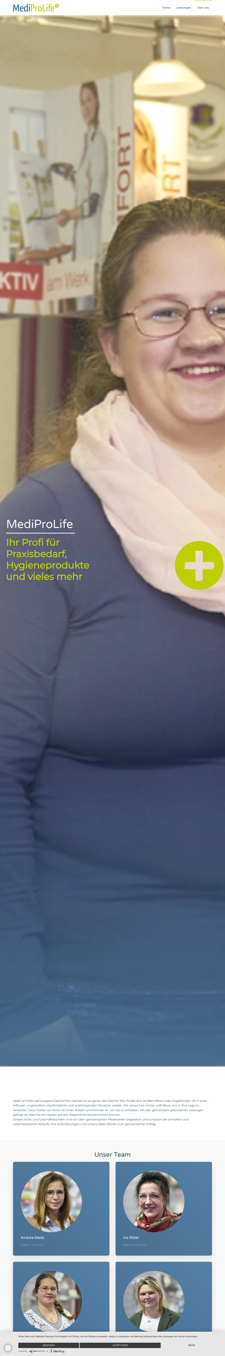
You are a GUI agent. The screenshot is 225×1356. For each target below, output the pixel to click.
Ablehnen (49, 1345)
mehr (191, 1345)
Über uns (203, 7)
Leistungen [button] (183, 7)
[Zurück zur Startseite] (36, 7)
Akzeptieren (120, 1345)
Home (166, 7)
